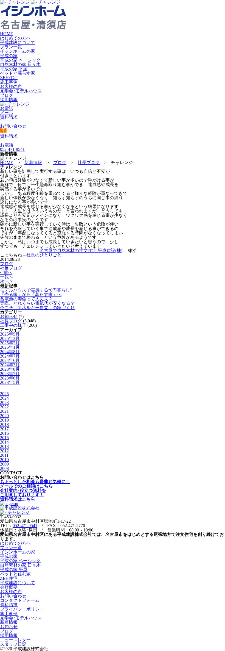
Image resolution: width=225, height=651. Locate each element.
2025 (4, 393)
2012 (4, 450)
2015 (4, 437)
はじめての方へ (15, 38)
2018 (4, 424)
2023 (4, 402)
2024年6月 (10, 360)
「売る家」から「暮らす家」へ (30, 294)
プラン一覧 (11, 47)
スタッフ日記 (13, 644)
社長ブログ (11, 268)
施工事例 (9, 82)
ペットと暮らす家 (17, 73)
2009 (4, 464)
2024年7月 (10, 356)
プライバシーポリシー (22, 609)
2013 (4, 446)
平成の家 (9, 55)
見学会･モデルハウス (21, 90)
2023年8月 (10, 369)
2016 (4, 433)
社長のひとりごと (43, 255)
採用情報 (9, 99)
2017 (4, 428)
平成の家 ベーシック (20, 60)
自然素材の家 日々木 (20, 64)
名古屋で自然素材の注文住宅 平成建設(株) (81, 250)
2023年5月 (10, 382)
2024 (4, 398)
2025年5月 (10, 334)
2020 (4, 415)
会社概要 (9, 587)
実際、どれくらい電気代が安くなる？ (37, 303)
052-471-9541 (25, 525)
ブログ (6, 95)
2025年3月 (10, 338)
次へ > (6, 281)
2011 (4, 455)
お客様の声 (11, 86)
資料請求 (9, 604)
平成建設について (17, 42)
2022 (4, 407)
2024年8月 (10, 351)
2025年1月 (10, 347)
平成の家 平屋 (13, 69)
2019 (4, 420)
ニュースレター (15, 640)
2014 (4, 442)
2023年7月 (10, 373)
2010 (4, 459)
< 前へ (6, 272)
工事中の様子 (13, 325)
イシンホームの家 (17, 51)
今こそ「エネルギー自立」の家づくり (37, 307)
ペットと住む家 (15, 574)
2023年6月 (10, 378)
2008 (4, 468)
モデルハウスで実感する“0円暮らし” (36, 290)
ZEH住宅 (9, 77)
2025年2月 (10, 342)
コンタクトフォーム (20, 600)
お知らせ (9, 316)
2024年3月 (10, 364)
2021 (4, 411)
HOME (6, 33)
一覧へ (6, 277)
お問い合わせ (13, 596)
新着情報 (9, 622)
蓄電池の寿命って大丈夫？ (26, 299)
